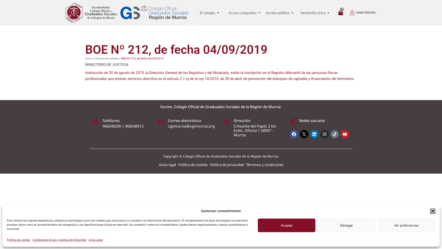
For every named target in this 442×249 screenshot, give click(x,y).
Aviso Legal (96, 240)
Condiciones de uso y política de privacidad (59, 240)
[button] (432, 211)
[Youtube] (345, 134)
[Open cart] (341, 12)
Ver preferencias (406, 225)
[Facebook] (294, 134)
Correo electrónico (184, 120)
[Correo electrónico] (161, 122)
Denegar (346, 225)
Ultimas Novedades (106, 58)
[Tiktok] (335, 134)
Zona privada (366, 12)
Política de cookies (18, 240)
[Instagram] (324, 134)
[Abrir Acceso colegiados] (259, 12)
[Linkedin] (314, 134)
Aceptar (287, 225)
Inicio (88, 58)
